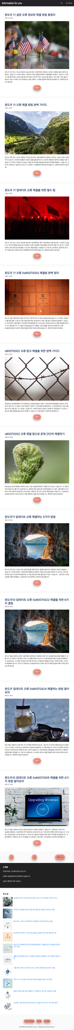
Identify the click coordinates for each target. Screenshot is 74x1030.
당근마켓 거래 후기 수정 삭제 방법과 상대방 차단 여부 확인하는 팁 (34, 933)
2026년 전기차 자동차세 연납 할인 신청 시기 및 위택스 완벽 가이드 (35, 898)
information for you (12, 3)
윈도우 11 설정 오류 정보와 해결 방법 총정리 (30, 14)
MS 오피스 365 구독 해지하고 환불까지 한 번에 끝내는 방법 (33, 921)
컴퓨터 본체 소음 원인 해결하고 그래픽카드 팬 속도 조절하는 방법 (34, 991)
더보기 (37, 88)
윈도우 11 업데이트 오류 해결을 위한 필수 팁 (30, 190)
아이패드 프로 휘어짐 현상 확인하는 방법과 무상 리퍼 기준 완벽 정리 (35, 1003)
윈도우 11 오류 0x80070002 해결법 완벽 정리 (32, 273)
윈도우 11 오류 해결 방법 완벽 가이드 (26, 105)
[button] (61, 3)
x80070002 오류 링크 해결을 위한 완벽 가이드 (32, 351)
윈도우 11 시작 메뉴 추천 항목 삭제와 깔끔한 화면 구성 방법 (32, 979)
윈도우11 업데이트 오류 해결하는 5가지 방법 (30, 517)
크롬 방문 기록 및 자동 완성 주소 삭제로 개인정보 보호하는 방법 (34, 968)
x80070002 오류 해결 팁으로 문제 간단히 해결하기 (35, 434)
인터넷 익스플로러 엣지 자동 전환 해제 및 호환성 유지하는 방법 (34, 910)
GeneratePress (50, 1027)
